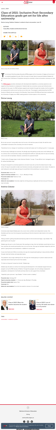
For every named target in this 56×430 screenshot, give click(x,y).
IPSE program (6, 84)
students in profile (13, 319)
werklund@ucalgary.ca (28, 417)
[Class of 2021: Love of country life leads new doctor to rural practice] (32, 305)
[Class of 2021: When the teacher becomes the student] (4, 305)
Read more (11, 309)
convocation (4, 319)
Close (49, 426)
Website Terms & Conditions (22, 426)
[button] (5, 36)
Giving (28, 414)
